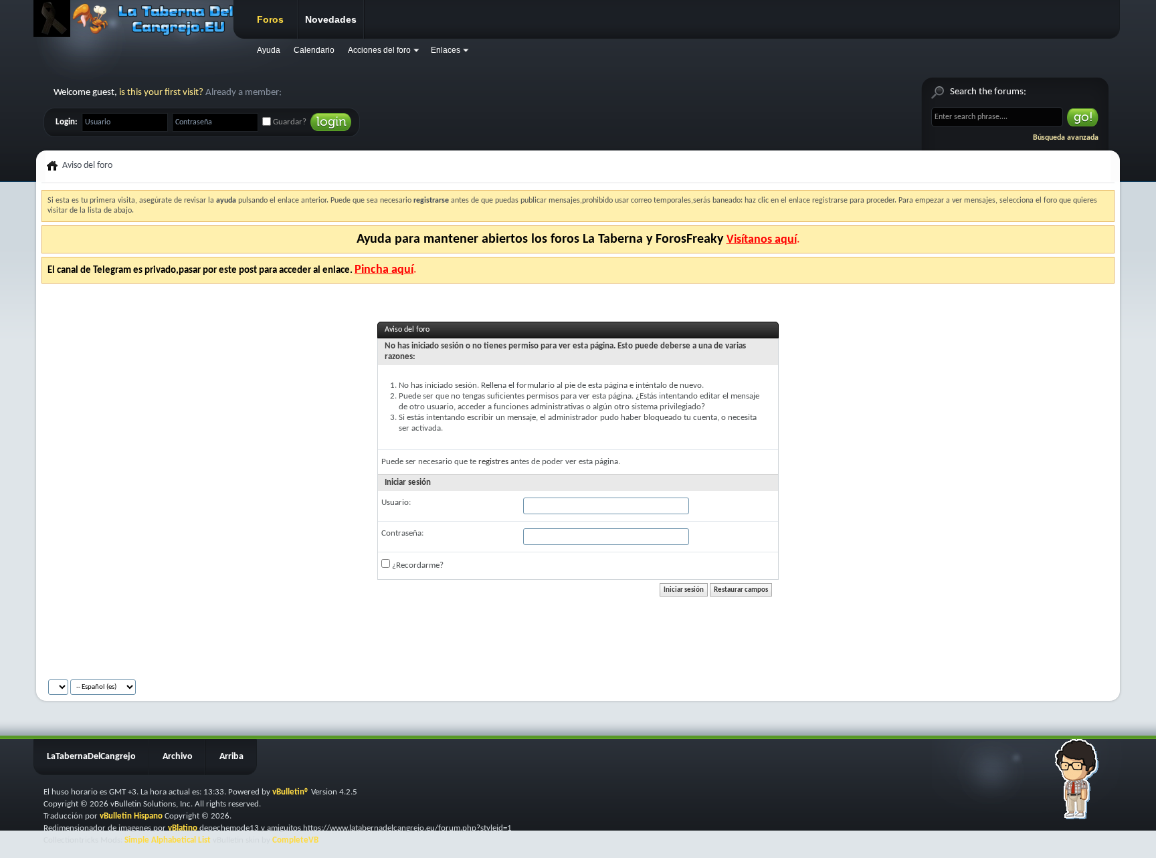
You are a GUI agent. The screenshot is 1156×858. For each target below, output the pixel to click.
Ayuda (268, 50)
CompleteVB (295, 840)
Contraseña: (402, 533)
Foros (270, 19)
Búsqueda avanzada (1065, 138)
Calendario (314, 50)
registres (493, 461)
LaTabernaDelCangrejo (91, 757)
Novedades (331, 19)
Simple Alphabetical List (167, 840)
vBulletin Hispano (131, 816)
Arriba (231, 757)
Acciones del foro (379, 50)
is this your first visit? (161, 93)
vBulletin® (290, 792)
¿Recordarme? (417, 565)
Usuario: (396, 502)
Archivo (178, 757)
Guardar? (288, 122)
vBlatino (182, 828)
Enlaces (445, 50)
